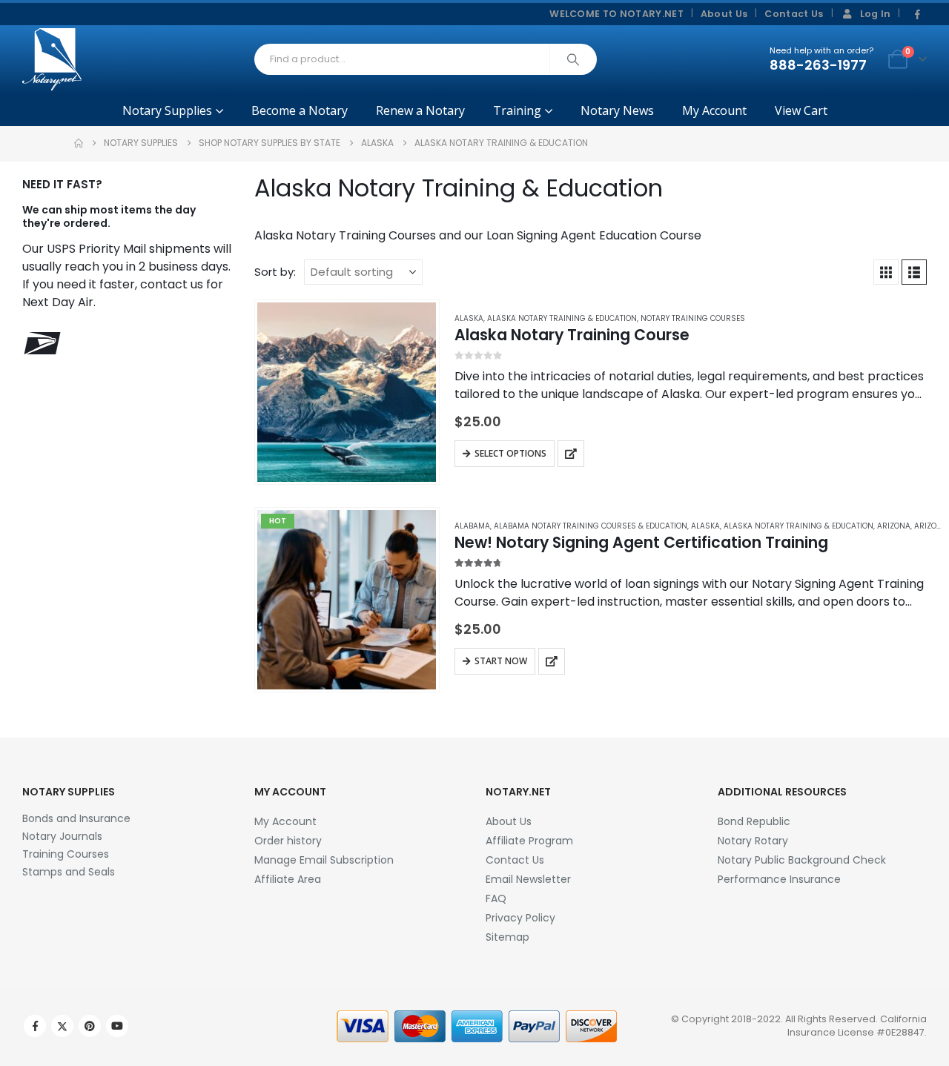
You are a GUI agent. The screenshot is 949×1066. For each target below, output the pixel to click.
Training (517, 110)
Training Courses (65, 854)
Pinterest (90, 1026)
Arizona (893, 526)
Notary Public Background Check (802, 860)
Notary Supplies (167, 110)
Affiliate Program (529, 840)
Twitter (62, 1026)
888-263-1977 (818, 65)
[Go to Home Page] (78, 143)
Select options (510, 453)
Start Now (500, 661)
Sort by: (275, 271)
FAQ (496, 898)
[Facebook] (917, 14)
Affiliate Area (287, 879)
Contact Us (793, 13)
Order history (288, 840)
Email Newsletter (528, 879)
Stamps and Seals (68, 871)
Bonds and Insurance (76, 818)
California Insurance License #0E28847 (857, 1026)
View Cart (801, 110)
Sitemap (507, 937)
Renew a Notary (420, 110)
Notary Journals (62, 836)
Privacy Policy (520, 917)
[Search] (573, 59)
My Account (714, 110)
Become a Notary (299, 110)
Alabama (472, 526)
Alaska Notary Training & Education (562, 318)
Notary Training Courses (693, 318)
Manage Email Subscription (324, 860)
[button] (886, 272)
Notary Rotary (753, 840)
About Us (724, 13)
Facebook (35, 1026)
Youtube (117, 1026)
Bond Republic (754, 821)
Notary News (617, 110)
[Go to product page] (346, 391)
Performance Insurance (779, 879)
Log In (875, 13)
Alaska (468, 318)
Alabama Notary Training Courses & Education (590, 526)
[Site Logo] (52, 59)
